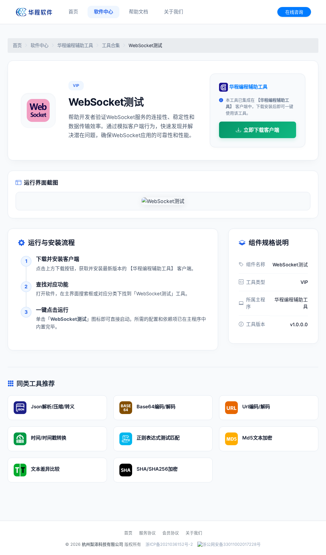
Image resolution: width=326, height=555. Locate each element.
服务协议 (147, 532)
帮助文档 (138, 12)
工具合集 (111, 45)
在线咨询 (294, 12)
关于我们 (173, 12)
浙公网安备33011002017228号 (231, 544)
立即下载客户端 (261, 130)
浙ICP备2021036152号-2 (169, 544)
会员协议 (170, 532)
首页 (73, 12)
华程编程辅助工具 (75, 45)
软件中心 (103, 12)
